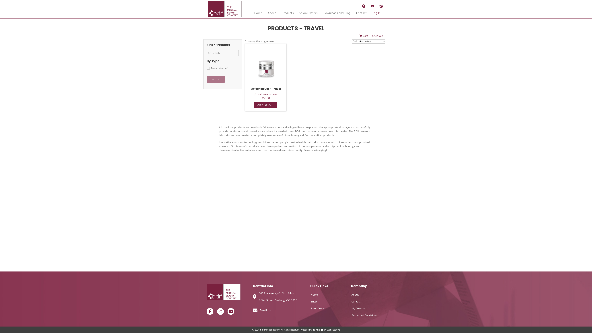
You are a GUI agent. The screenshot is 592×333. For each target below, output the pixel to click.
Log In (376, 13)
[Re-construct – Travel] (266, 64)
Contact (361, 13)
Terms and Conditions (364, 315)
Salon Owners (308, 13)
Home (258, 13)
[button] (223, 68)
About (272, 13)
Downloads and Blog (336, 13)
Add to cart (265, 105)
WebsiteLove (333, 329)
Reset (215, 79)
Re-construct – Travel (266, 89)
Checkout (377, 36)
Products (288, 13)
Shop (314, 301)
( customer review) (266, 94)
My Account (358, 308)
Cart (365, 36)
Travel (314, 28)
